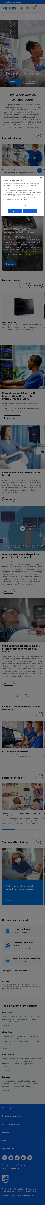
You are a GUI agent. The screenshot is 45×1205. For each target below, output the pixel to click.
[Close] (41, 178)
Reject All (14, 210)
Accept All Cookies (30, 210)
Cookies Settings (21, 205)
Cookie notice (23, 199)
